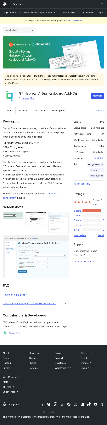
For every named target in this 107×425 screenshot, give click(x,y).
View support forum (84, 261)
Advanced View (82, 183)
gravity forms (97, 164)
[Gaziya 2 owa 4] (42, 215)
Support (100, 110)
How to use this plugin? (15, 294)
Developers (60, 363)
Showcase (34, 353)
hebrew (93, 170)
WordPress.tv (63, 368)
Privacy (6, 368)
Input (101, 170)
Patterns (33, 368)
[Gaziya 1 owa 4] (19, 215)
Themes (33, 358)
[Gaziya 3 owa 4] (65, 215)
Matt (7, 382)
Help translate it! (75, 20)
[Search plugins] (32, 30)
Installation (40, 110)
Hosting (7, 363)
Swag (85, 368)
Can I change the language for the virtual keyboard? (29, 303)
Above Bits (28, 98)
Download (97, 96)
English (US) (98, 158)
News (6, 358)
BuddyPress (10, 391)
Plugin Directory (10, 12)
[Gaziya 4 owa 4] (65, 239)
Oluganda (14, 404)
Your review (80, 235)
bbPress (8, 387)
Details (9, 110)
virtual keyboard (96, 176)
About (6, 353)
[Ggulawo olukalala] (102, 4)
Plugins (32, 363)
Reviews (23, 110)
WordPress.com (12, 377)
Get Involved (87, 353)
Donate (86, 363)
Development (59, 110)
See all (101, 235)
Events (84, 358)
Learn (58, 353)
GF (89, 164)
